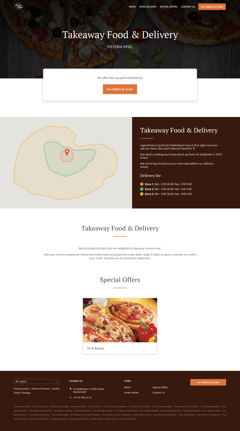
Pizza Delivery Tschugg (59, 406)
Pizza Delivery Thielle (211, 410)
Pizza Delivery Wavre (187, 415)
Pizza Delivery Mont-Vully (171, 410)
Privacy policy (21, 388)
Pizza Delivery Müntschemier (126, 410)
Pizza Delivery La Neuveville (115, 406)
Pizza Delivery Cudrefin (192, 410)
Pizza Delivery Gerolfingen (79, 419)
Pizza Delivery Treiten (82, 410)
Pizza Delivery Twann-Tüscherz (186, 406)
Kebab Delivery (111, 419)
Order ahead (131, 392)
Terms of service (40, 388)
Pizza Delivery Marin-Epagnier (165, 415)
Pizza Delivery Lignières (149, 410)
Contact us (188, 6)
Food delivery (148, 6)
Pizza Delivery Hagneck (58, 419)
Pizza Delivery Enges (60, 415)
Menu (132, 6)
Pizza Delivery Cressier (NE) (41, 410)
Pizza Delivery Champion (103, 410)
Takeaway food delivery (127, 419)
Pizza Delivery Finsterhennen (208, 415)
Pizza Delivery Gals (40, 406)
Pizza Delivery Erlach (22, 406)
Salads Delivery (97, 419)
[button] (120, 326)
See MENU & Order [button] (212, 6)
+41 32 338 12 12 (82, 397)
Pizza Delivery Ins (95, 406)
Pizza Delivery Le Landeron (140, 406)
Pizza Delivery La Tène (142, 415)
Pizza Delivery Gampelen (162, 406)
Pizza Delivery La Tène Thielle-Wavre (117, 415)
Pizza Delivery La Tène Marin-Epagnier (85, 415)
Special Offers (169, 6)
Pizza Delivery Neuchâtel (38, 419)
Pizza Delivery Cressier (63, 410)
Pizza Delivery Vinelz (78, 406)
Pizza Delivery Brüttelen (210, 406)
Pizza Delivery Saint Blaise (39, 415)
